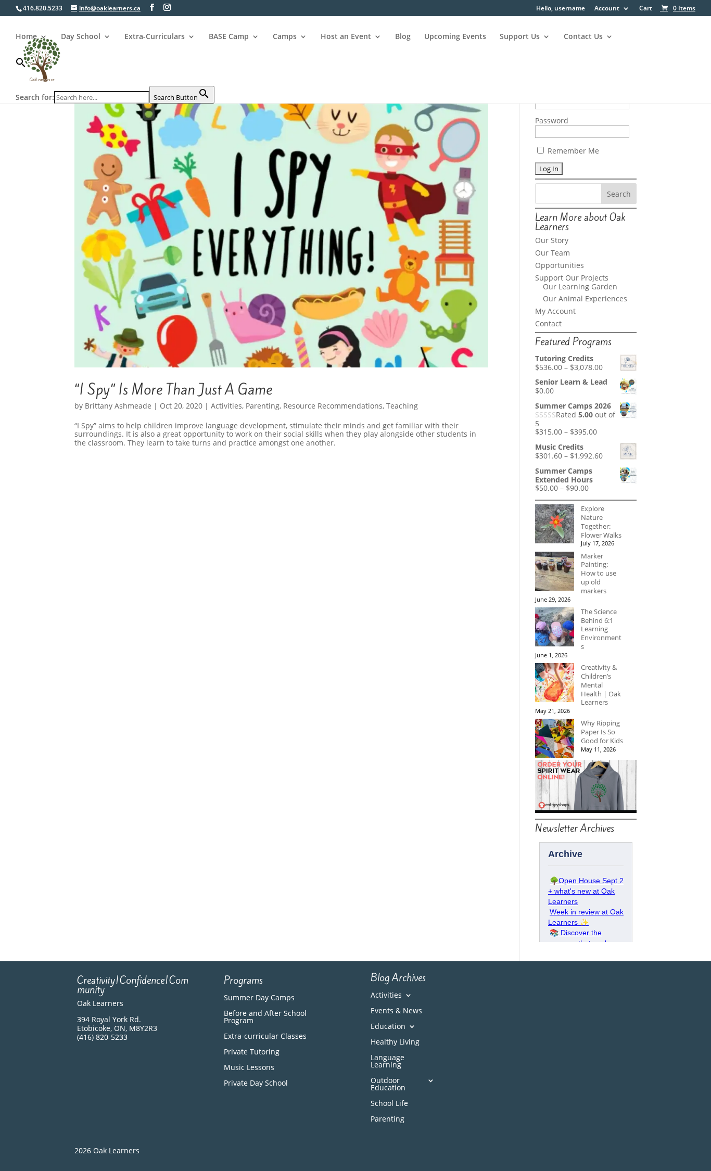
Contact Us (583, 37)
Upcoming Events (455, 37)
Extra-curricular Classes (265, 1037)
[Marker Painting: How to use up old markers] (554, 572)
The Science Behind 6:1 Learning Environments (601, 629)
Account (606, 8)
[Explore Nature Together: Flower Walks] (554, 524)
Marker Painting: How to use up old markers (598, 573)
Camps (285, 37)
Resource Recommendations (333, 406)
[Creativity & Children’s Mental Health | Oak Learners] (554, 683)
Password (551, 120)
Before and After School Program (265, 1017)
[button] (115, 71)
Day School (80, 37)
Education (388, 1027)
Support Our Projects (571, 278)
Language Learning (387, 1062)
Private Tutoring (252, 1052)
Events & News (396, 1011)
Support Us (520, 37)
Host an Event (346, 37)
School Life (389, 1104)
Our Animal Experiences (585, 298)
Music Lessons (249, 1068)
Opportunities (559, 265)
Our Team (552, 253)
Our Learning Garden (580, 286)
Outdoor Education (388, 1084)
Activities (226, 406)
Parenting (263, 406)
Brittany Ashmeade (118, 406)
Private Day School (256, 1083)
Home (26, 37)
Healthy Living (395, 1042)
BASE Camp (229, 37)
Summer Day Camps (259, 998)
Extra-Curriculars (154, 37)
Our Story (551, 240)
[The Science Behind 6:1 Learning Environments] (554, 627)
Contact (548, 323)
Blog (403, 37)
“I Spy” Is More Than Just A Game (173, 389)
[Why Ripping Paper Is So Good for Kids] (554, 739)
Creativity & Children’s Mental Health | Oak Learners (601, 685)
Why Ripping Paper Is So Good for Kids (602, 731)
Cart (645, 8)
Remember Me (572, 151)
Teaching (402, 406)
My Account (555, 311)
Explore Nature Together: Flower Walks (601, 521)
